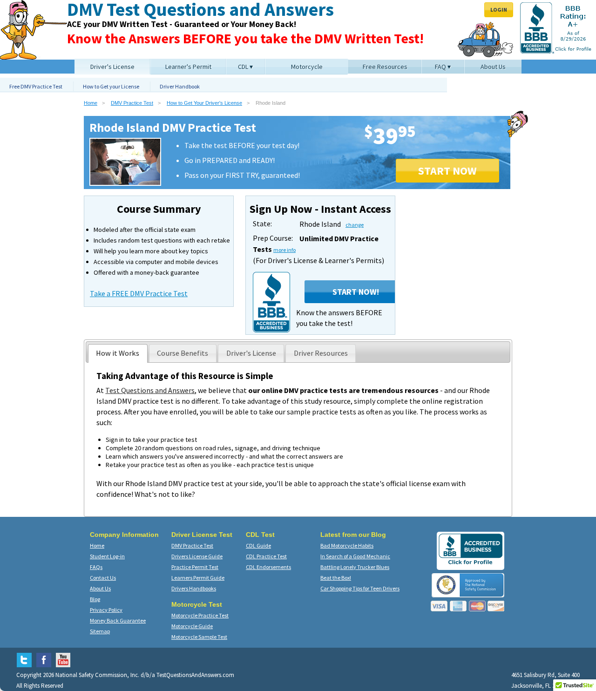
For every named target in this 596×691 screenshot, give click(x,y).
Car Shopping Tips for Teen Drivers (360, 588)
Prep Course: (273, 238)
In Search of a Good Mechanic (355, 556)
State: (262, 223)
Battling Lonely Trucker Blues (354, 566)
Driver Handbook (180, 86)
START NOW (447, 170)
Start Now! (355, 291)
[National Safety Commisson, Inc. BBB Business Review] (470, 564)
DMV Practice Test (132, 103)
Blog (95, 599)
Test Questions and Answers (150, 390)
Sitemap (100, 631)
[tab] (118, 353)
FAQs (96, 566)
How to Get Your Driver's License (204, 103)
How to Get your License (111, 86)
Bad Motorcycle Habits (346, 545)
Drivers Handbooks (193, 588)
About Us (100, 588)
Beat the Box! (335, 577)
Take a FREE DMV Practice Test (139, 293)
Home (90, 103)
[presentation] (117, 353)
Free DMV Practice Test (35, 86)
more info (284, 249)
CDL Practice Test (266, 556)
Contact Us (103, 577)
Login (498, 9)
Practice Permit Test (194, 566)
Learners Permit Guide (197, 577)
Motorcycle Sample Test (199, 636)
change (354, 224)
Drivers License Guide (197, 556)
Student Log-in (107, 556)
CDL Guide (258, 545)
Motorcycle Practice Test (200, 615)
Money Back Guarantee (118, 620)
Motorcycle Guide (192, 626)
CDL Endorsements (268, 566)
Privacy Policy (106, 609)
